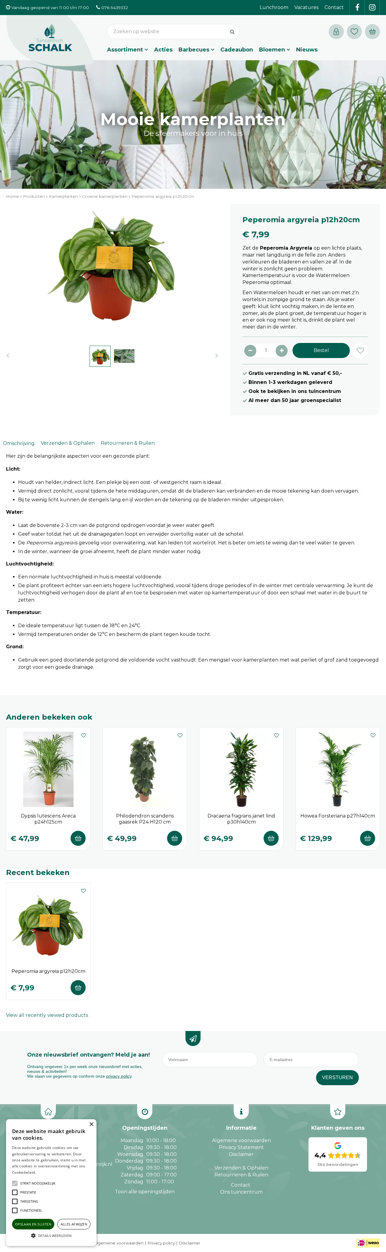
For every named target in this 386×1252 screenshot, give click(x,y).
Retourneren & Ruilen (128, 443)
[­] (357, 7)
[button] (37, 1183)
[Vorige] (7, 356)
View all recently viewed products (47, 1015)
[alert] (51, 1182)
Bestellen (78, 838)
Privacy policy (161, 1243)
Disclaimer (241, 1154)
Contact (240, 1185)
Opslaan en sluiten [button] (33, 1224)
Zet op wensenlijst (83, 734)
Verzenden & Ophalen (68, 443)
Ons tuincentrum (241, 1192)
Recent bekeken (38, 872)
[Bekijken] (372, 31)
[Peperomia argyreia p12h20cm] (112, 271)
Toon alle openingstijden (145, 1191)
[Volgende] (216, 356)
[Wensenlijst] (354, 31)
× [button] (91, 1124)
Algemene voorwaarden (241, 1140)
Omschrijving (19, 443)
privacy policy (118, 1076)
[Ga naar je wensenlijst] (356, 31)
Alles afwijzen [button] (74, 1224)
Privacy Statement (241, 1147)
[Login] (336, 31)
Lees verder (46, 1172)
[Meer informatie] (225, 483)
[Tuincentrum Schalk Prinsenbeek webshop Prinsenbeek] (50, 43)
